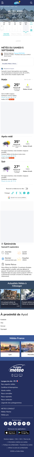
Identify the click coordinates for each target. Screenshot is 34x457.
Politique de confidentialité (10, 445)
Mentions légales (8, 439)
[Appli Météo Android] (23, 433)
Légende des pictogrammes (11, 403)
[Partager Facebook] (16, 193)
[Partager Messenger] (24, 193)
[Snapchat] (15, 423)
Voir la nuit (27, 79)
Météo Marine (6, 412)
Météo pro (5, 415)
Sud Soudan (7, 6)
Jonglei (12, 6)
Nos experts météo (8, 384)
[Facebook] (6, 423)
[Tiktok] (28, 423)
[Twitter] (10, 423)
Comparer (27, 34)
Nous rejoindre (6, 396)
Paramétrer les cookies (26, 445)
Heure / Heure (16, 34)
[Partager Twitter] (20, 193)
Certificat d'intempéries (9, 387)
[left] (1, 26)
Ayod (16, 6)
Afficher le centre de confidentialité (18, 448)
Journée (6, 34)
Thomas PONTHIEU (19, 53)
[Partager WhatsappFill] (28, 193)
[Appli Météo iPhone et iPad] (10, 433)
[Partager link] (12, 193)
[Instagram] (19, 423)
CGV (20, 439)
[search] (31, 2)
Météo (2, 6)
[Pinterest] (24, 423)
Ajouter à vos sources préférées (18, 197)
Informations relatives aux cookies (17, 442)
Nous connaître (6, 393)
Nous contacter (6, 400)
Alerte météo (6, 390)
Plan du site (27, 439)
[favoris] (24, 11)
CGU (16, 439)
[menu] (2, 2)
